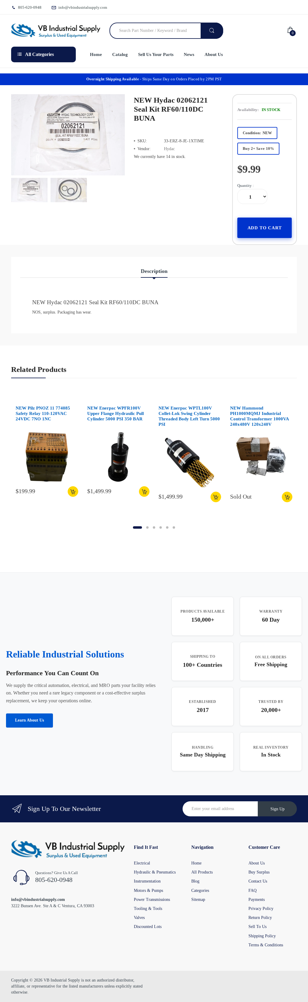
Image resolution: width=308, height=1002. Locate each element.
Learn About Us (29, 720)
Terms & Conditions (265, 945)
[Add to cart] (73, 491)
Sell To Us (257, 926)
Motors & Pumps (148, 890)
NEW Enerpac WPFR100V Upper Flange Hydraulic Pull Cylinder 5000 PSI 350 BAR (115, 413)
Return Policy (260, 917)
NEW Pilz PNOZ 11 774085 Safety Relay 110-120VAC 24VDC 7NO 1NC (43, 413)
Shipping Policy (262, 936)
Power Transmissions (152, 899)
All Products (202, 872)
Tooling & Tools (148, 908)
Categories (200, 890)
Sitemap (198, 899)
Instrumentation (147, 881)
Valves (139, 917)
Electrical (142, 863)
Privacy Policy (260, 908)
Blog (195, 881)
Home (196, 863)
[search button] (212, 31)
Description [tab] (154, 271)
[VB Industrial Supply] (55, 30)
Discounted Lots (148, 926)
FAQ (252, 890)
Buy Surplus (259, 872)
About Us (256, 863)
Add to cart (265, 227)
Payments (256, 899)
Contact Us (257, 881)
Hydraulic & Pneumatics (155, 872)
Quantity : (245, 185)
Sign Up (277, 809)
